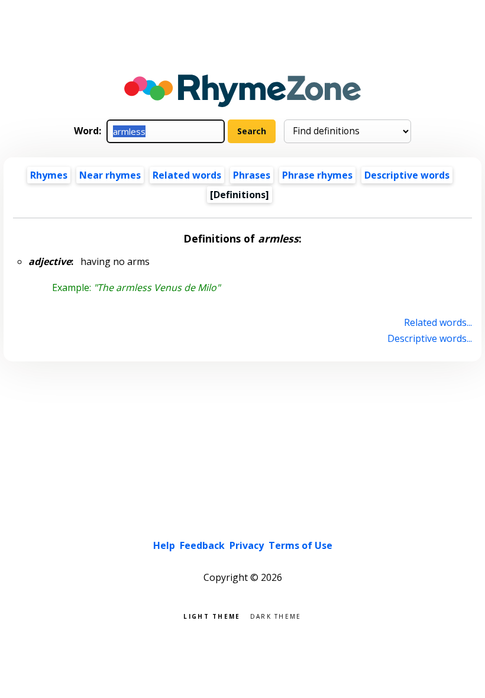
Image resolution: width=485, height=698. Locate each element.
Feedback (202, 545)
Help (164, 545)
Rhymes (48, 175)
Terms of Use (300, 545)
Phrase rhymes (317, 175)
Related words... (437, 322)
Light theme (211, 615)
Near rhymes (110, 175)
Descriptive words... (429, 338)
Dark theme (276, 615)
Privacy (246, 545)
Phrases (251, 175)
